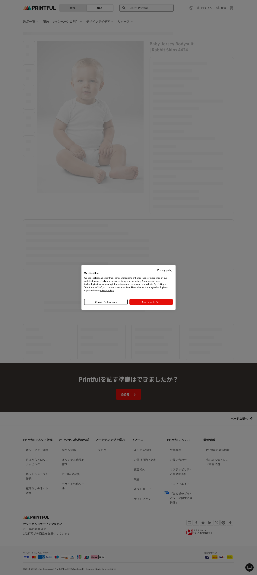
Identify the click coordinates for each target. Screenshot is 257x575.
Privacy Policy (107, 290)
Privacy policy (165, 270)
